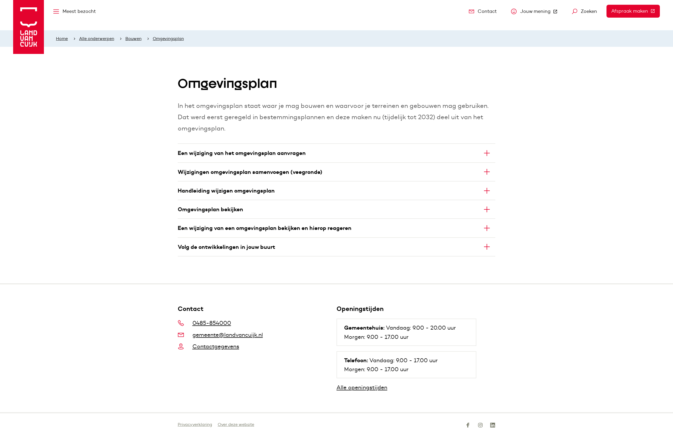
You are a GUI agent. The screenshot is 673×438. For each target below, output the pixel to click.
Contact (487, 11)
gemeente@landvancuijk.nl (227, 334)
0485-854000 (211, 323)
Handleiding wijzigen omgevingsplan (226, 190)
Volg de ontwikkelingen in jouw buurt (226, 246)
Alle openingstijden (361, 387)
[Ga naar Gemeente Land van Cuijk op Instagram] (480, 426)
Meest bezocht (79, 11)
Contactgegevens (215, 346)
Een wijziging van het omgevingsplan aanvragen (242, 153)
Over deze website (236, 424)
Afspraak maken (635, 11)
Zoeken (589, 11)
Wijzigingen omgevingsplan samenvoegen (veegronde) (250, 171)
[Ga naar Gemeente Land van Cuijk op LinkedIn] (492, 426)
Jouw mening (541, 12)
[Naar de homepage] (28, 27)
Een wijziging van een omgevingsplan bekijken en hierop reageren (264, 227)
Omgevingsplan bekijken (210, 209)
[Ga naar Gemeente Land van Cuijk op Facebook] (468, 426)
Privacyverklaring (195, 424)
